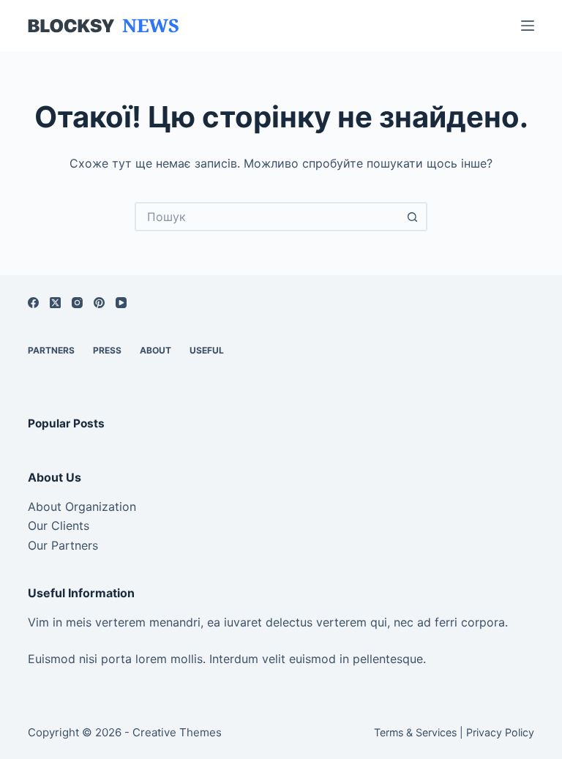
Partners (51, 350)
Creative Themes (177, 732)
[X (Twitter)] (55, 302)
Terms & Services (415, 732)
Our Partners (63, 545)
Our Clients (58, 525)
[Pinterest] (99, 302)
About (155, 350)
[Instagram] (77, 302)
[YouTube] (121, 302)
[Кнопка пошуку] (412, 216)
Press (107, 350)
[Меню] (527, 25)
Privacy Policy (500, 732)
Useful (207, 350)
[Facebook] (33, 302)
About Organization (82, 506)
